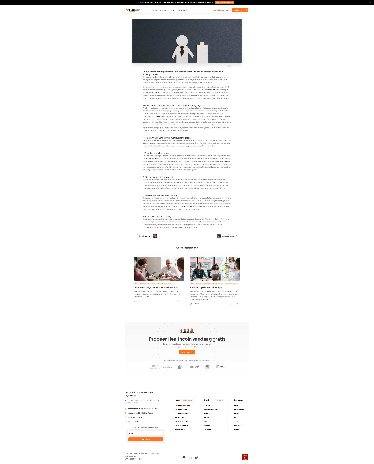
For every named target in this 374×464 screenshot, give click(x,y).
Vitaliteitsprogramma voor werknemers (155, 287)
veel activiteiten (151, 159)
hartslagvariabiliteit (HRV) (151, 116)
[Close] (371, 2)
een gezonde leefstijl (188, 206)
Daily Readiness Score (152, 92)
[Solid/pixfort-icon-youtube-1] (184, 457)
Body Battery (212, 90)
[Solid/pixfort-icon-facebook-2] (178, 457)
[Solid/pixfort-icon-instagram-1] (196, 457)
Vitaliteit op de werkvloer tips (206, 287)
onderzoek (223, 161)
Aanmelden (146, 439)
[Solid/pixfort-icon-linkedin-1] (190, 457)
